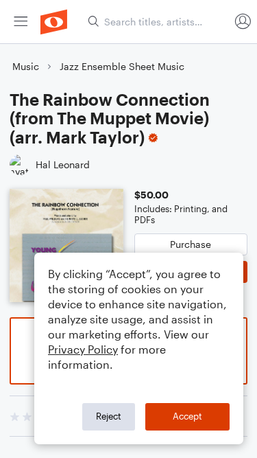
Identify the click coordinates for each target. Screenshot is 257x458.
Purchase (190, 244)
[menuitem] (20, 21)
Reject (108, 416)
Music (25, 66)
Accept (187, 416)
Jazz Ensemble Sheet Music (122, 66)
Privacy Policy (83, 349)
